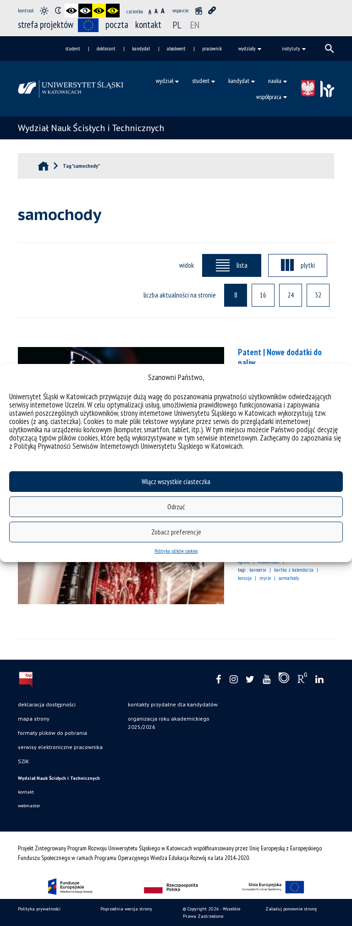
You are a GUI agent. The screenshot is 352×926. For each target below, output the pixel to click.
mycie (265, 577)
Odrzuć (176, 506)
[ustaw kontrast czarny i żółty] (99, 10)
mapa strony (34, 718)
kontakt (148, 24)
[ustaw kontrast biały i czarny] (85, 10)
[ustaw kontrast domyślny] (44, 10)
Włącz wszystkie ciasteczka (176, 481)
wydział (164, 81)
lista (242, 265)
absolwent (176, 48)
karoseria (257, 569)
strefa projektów (45, 24)
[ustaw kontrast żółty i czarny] (113, 10)
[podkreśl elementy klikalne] (212, 10)
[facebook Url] (218, 679)
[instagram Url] (233, 679)
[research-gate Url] (302, 679)
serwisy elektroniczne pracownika (60, 747)
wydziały (247, 48)
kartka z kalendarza (294, 569)
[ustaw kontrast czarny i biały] (71, 10)
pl (177, 24)
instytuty (291, 48)
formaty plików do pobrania (52, 732)
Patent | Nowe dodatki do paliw (280, 357)
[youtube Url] (266, 679)
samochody (289, 577)
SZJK (23, 761)
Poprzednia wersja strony (126, 909)
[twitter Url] (250, 679)
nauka (274, 81)
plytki (308, 265)
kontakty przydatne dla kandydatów (173, 704)
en (194, 24)
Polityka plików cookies (176, 550)
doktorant (106, 48)
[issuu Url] (284, 679)
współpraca (268, 97)
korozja (245, 577)
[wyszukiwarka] (329, 48)
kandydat (141, 48)
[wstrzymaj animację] (198, 10)
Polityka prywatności (39, 909)
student (73, 48)
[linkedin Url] (319, 679)
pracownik (212, 48)
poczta (116, 24)
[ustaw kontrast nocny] (58, 10)
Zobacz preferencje (176, 532)
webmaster (29, 806)
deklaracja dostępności (47, 704)
